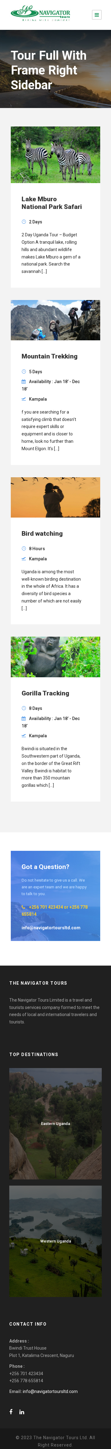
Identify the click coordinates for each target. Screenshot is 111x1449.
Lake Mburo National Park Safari (52, 202)
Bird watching (42, 533)
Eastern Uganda (55, 1123)
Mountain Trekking (49, 356)
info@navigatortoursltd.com (50, 1391)
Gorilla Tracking (45, 693)
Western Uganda (55, 1241)
